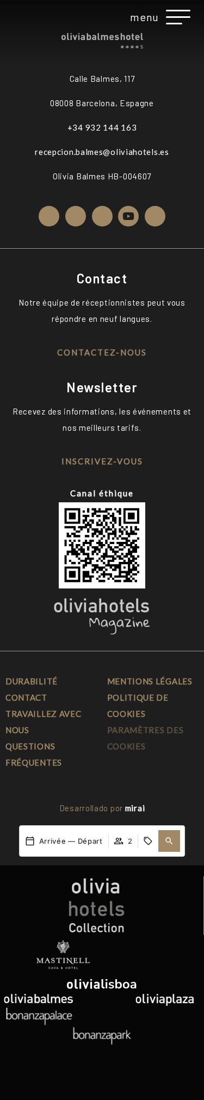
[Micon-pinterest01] (155, 216)
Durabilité (31, 681)
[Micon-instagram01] (49, 216)
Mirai (135, 808)
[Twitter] (102, 216)
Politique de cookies (138, 706)
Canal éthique (102, 493)
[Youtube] (128, 216)
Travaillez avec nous (43, 722)
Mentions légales (150, 681)
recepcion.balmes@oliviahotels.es (102, 152)
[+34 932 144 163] (27, 17)
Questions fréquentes (33, 754)
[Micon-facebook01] (75, 216)
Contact (26, 697)
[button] (169, 841)
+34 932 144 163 (102, 127)
